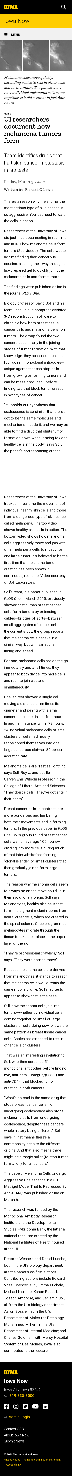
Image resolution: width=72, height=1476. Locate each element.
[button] (63, 7)
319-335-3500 (21, 1395)
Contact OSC (14, 1429)
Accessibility (13, 1464)
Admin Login (19, 1417)
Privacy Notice (12, 1459)
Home (7, 113)
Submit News (14, 1441)
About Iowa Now (16, 1435)
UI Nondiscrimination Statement (42, 1459)
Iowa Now (16, 21)
